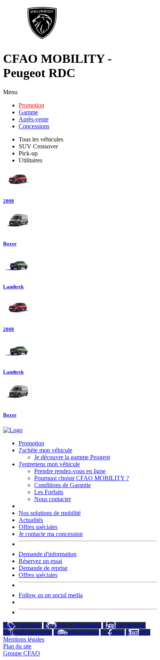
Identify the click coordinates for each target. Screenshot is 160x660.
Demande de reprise (43, 568)
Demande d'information (48, 554)
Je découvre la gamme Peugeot (72, 457)
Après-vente (34, 119)
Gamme (28, 112)
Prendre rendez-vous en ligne (70, 471)
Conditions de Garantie (62, 485)
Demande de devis (76, 632)
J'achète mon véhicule (45, 450)
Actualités (31, 520)
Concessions (34, 126)
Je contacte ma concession (51, 534)
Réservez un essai (40, 561)
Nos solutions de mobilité (50, 513)
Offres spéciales (38, 527)
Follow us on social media (51, 595)
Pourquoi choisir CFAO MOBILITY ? (81, 478)
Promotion (31, 105)
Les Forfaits (48, 492)
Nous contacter (52, 499)
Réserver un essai (124, 625)
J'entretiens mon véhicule (49, 464)
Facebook (113, 632)
